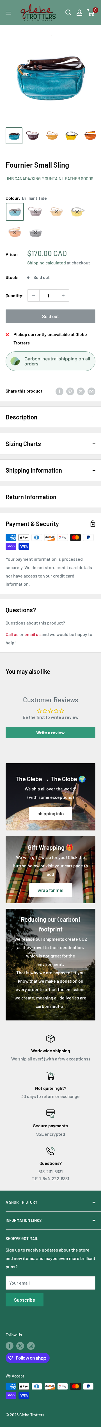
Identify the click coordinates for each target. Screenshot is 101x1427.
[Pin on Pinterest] (70, 391)
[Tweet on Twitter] (81, 391)
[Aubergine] (36, 212)
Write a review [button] (50, 732)
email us (32, 634)
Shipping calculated (46, 262)
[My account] (79, 13)
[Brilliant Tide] (15, 212)
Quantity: (15, 295)
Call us (12, 634)
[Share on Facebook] (59, 391)
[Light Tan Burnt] (56, 212)
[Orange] (15, 232)
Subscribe (24, 1299)
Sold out (50, 316)
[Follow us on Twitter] (20, 1346)
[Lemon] (77, 212)
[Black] (36, 232)
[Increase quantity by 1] (63, 295)
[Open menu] (8, 13)
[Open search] (68, 13)
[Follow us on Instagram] (31, 1346)
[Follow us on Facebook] (9, 1346)
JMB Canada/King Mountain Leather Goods (49, 178)
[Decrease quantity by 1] (33, 295)
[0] (90, 12)
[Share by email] (91, 391)
